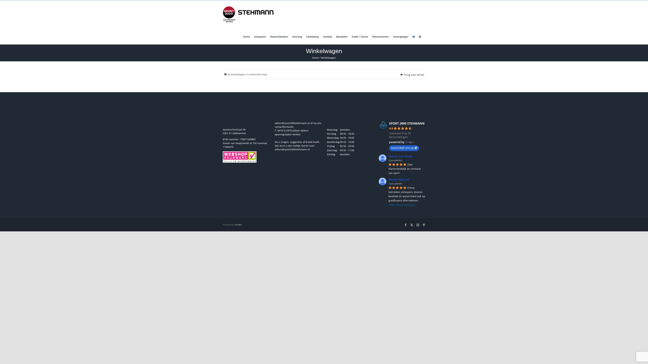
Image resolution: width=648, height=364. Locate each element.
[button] (420, 36)
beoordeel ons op (402, 148)
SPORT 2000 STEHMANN (407, 123)
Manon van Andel (400, 156)
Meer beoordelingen (402, 205)
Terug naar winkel (414, 74)
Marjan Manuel (398, 179)
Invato (238, 224)
